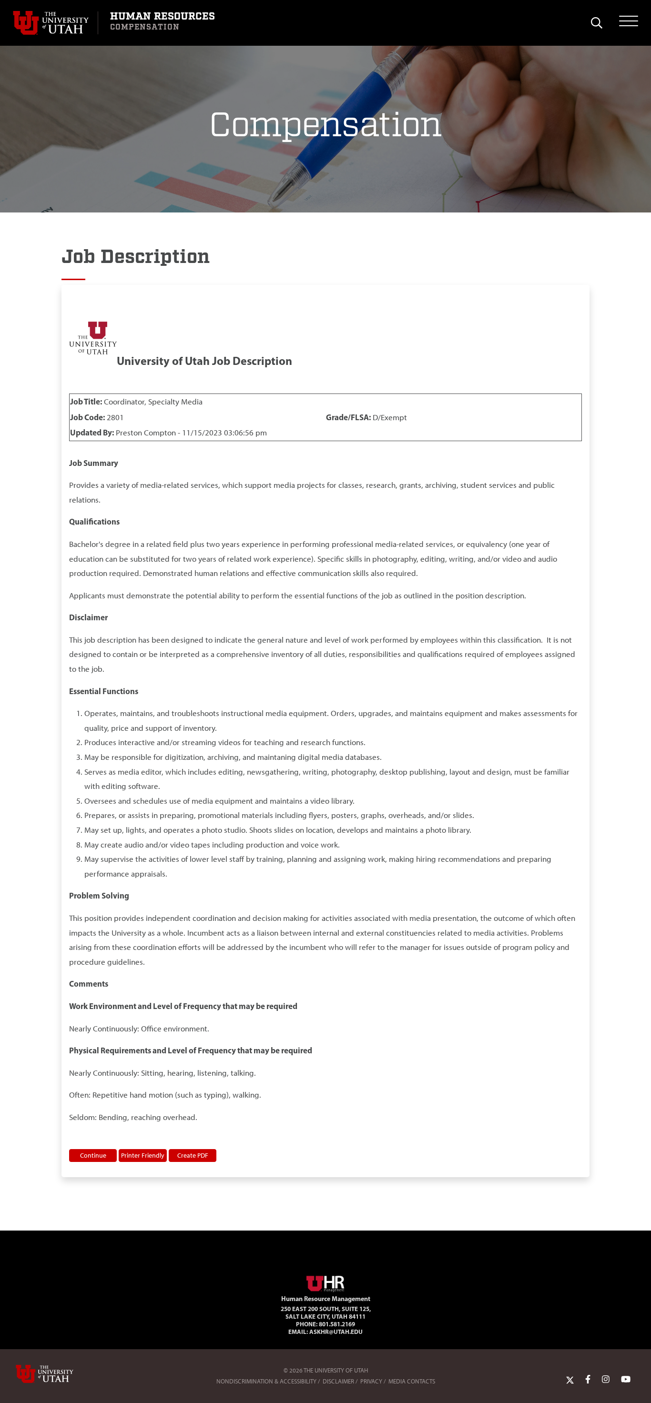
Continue (93, 1155)
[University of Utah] (58, 1374)
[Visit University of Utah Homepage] (55, 23)
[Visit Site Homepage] (325, 1282)
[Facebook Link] (587, 1379)
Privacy (371, 1381)
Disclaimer (338, 1381)
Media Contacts (411, 1381)
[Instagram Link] (606, 1379)
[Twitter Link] (570, 1379)
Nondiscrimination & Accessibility (266, 1381)
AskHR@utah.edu (336, 1331)
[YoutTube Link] (626, 1379)
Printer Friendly (142, 1155)
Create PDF (192, 1155)
